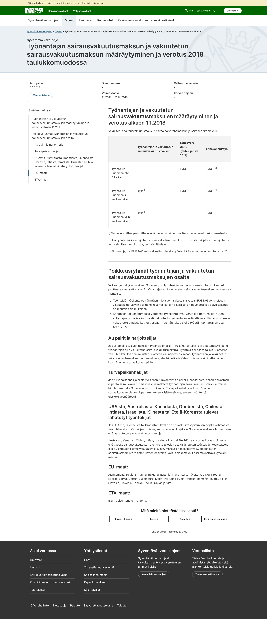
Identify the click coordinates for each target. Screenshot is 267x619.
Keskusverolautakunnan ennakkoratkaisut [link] (146, 20)
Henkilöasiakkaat (58, 11)
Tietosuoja (59, 605)
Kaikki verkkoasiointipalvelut (48, 574)
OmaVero (36, 560)
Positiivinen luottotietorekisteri (50, 582)
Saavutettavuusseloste (98, 605)
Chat (87, 560)
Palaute (75, 605)
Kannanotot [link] (105, 20)
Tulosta (122, 605)
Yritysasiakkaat (82, 11)
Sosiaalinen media (95, 574)
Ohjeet (58, 31)
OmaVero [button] (232, 10)
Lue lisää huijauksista (93, 3)
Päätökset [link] (85, 20)
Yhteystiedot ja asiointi (99, 567)
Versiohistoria (41, 95)
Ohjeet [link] (69, 20)
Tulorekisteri (38, 589)
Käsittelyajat (92, 589)
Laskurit (35, 567)
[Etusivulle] (34, 10)
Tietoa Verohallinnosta (207, 574)
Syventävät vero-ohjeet (43, 20)
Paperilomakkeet (95, 582)
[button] (123, 519)
